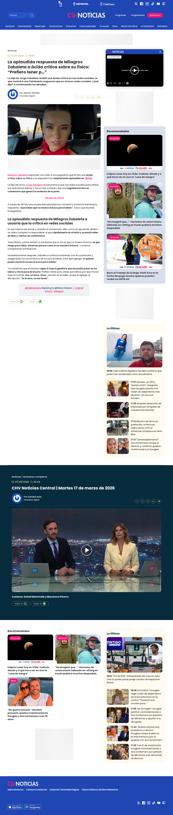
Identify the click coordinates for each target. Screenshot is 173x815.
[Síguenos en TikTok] (152, 3)
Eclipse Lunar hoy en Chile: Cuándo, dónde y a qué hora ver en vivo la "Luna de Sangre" (134, 175)
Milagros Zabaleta (17, 175)
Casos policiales (88, 26)
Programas (121, 15)
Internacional (24, 26)
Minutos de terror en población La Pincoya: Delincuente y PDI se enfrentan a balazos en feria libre (146, 428)
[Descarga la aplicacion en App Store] (32, 806)
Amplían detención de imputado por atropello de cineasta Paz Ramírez (146, 407)
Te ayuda (104, 26)
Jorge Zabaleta (34, 184)
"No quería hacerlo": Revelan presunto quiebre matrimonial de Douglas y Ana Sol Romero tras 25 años (28, 714)
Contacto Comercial (36, 789)
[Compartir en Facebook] (76, 97)
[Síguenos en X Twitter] (136, 3)
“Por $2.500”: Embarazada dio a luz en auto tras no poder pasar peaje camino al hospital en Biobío (133, 679)
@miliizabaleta (33, 288)
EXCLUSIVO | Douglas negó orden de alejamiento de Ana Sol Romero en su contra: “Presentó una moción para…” (146, 697)
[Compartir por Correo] (98, 97)
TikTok (88, 178)
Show (115, 26)
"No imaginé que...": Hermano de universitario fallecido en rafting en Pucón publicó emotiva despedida (134, 225)
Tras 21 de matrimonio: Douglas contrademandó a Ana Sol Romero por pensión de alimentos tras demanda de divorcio (146, 752)
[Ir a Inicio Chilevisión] (107, 4)
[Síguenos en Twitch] (163, 3)
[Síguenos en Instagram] (147, 3)
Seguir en (14, 301)
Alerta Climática (129, 26)
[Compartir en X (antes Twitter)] (87, 97)
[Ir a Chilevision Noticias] (86, 784)
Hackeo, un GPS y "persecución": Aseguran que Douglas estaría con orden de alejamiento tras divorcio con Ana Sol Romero (145, 390)
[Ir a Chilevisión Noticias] (86, 15)
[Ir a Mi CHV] (60, 4)
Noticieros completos (35, 476)
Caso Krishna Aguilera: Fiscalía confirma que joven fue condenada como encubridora (134, 372)
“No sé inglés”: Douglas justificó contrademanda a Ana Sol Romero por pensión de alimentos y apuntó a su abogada (146, 715)
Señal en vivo (155, 15)
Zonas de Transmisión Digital (64, 789)
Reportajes (40, 26)
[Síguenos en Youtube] (158, 3)
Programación (138, 15)
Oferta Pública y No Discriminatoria (100, 789)
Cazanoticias (55, 26)
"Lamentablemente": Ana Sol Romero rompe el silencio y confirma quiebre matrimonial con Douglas (146, 444)
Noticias (12, 50)
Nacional (10, 26)
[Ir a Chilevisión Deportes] (81, 4)
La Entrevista (147, 26)
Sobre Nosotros (15, 789)
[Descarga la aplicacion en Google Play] (15, 806)
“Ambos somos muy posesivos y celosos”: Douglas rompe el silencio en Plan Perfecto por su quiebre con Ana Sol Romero (146, 734)
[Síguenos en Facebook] (141, 3)
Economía (71, 26)
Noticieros (162, 26)
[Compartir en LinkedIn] (93, 97)
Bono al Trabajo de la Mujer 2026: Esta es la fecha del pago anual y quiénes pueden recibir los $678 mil (132, 276)
